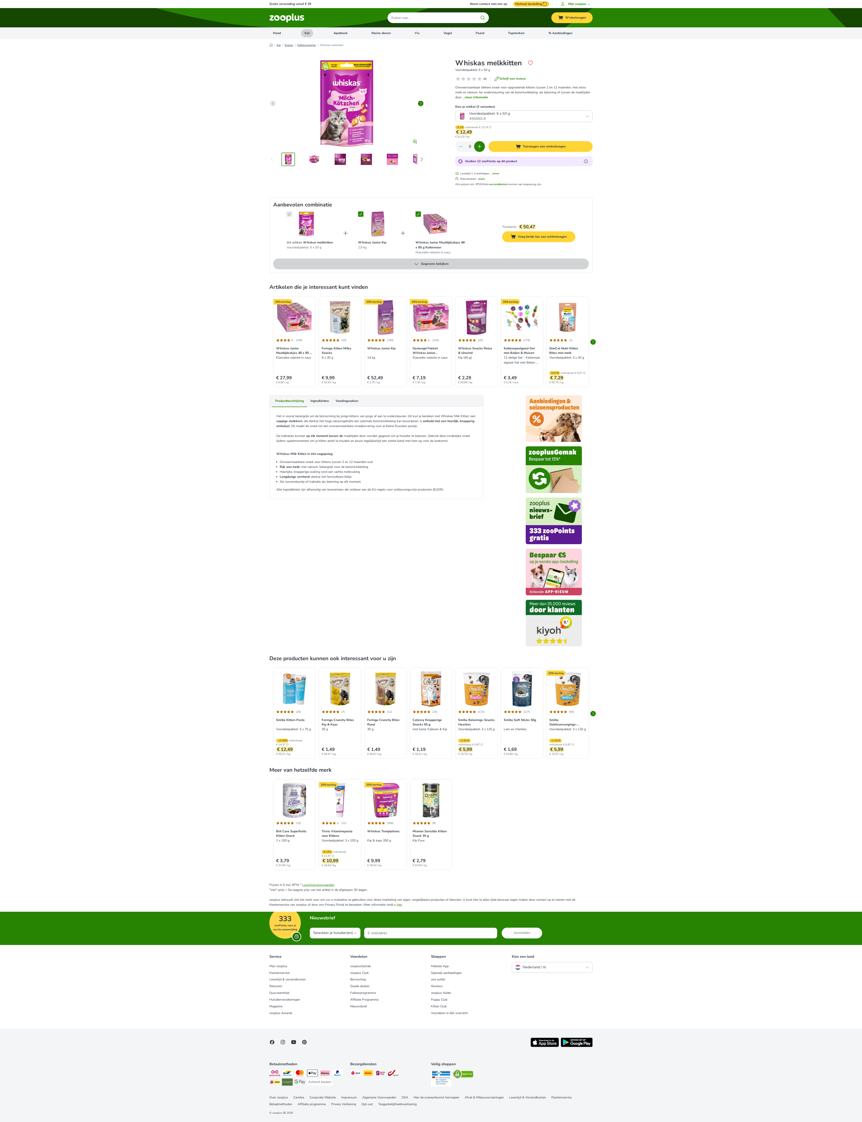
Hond (277, 33)
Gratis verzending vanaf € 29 (290, 4)
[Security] (441, 1078)
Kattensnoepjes (306, 45)
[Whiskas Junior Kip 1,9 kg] (377, 224)
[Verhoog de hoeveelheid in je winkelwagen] (479, 146)
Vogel (448, 33)
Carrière (298, 1097)
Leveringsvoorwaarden (318, 885)
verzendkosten (498, 184)
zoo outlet (438, 979)
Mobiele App (440, 966)
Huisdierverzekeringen (284, 999)
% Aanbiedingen (560, 33)
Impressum (349, 1097)
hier (399, 905)
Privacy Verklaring (343, 1104)
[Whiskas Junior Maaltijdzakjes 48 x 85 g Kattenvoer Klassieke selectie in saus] (435, 224)
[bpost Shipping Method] (393, 1073)
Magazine (275, 1006)
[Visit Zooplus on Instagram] (283, 1042)
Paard (480, 33)
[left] (273, 103)
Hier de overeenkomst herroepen (436, 1097)
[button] (576, 4)
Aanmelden (522, 933)
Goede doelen (359, 986)
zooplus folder (441, 993)
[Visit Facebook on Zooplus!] (272, 1042)
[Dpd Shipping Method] (355, 1073)
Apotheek (341, 33)
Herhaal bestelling (528, 4)
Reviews (437, 986)
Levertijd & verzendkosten (287, 979)
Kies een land (523, 956)
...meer (495, 173)
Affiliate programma (312, 1104)
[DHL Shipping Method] (368, 1073)
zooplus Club (359, 973)
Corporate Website (323, 1097)
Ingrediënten (319, 401)
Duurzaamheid (279, 993)
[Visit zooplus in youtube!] (293, 1042)
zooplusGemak (360, 966)
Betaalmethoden (280, 1104)
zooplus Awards (280, 1013)
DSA (405, 1097)
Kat (307, 33)
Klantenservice (279, 973)
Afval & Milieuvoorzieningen (484, 1097)
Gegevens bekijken (435, 264)
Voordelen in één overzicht (449, 1013)
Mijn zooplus (278, 966)
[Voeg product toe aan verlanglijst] (530, 63)
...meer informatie (475, 97)
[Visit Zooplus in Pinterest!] (304, 1042)
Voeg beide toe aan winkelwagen (546, 237)
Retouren (275, 986)
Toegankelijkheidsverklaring (397, 1104)
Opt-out (367, 1104)
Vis (417, 33)
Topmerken (516, 33)
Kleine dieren (381, 33)
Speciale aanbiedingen (446, 973)
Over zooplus (278, 1097)
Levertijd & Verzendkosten (527, 1097)
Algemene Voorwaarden (379, 1097)
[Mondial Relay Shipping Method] (380, 1073)
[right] (420, 103)
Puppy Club (439, 999)
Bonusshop (358, 979)
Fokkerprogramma (363, 993)
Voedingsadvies (347, 401)
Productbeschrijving (289, 401)
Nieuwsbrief (358, 1006)
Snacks (289, 45)
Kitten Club (439, 1006)
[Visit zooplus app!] (544, 1046)
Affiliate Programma (364, 999)
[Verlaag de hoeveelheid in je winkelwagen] (460, 146)
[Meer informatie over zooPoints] (586, 161)
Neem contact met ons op (488, 4)
